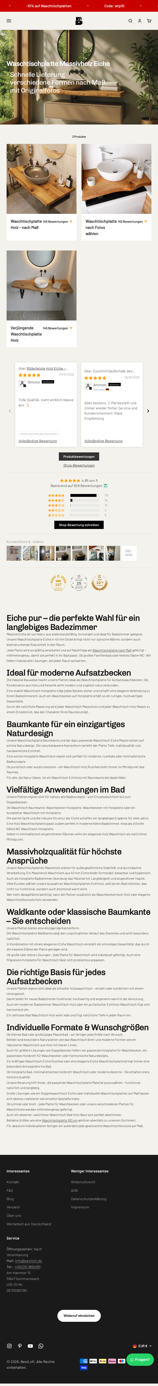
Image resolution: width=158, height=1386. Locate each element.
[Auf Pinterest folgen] (20, 1346)
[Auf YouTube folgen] (30, 1346)
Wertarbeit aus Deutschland (29, 1224)
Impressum (80, 1207)
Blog (10, 1198)
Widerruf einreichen (79, 1316)
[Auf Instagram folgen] (9, 1346)
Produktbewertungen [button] (79, 456)
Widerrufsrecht (83, 1182)
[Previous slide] (10, 411)
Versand (13, 1207)
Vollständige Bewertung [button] (38, 440)
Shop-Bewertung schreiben (79, 525)
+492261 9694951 (27, 1266)
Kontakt (13, 1182)
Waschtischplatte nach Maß (111, 650)
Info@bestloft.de (28, 1260)
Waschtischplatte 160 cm (59, 1120)
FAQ (10, 1190)
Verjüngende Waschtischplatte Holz (26, 333)
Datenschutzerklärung (88, 1198)
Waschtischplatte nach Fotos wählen (101, 227)
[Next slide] (148, 411)
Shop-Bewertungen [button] (79, 465)
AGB (74, 1190)
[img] (29, 375)
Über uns (14, 1215)
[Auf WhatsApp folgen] (41, 1346)
